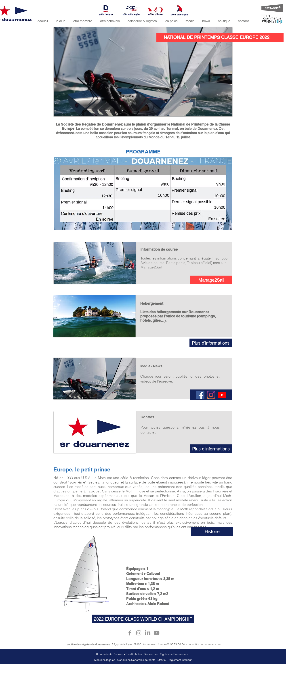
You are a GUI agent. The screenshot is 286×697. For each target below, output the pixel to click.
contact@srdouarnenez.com (203, 644)
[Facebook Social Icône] (200, 395)
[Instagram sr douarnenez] (138, 633)
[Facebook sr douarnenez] (129, 633)
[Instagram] (211, 395)
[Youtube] (222, 395)
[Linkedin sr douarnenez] (147, 633)
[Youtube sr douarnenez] (156, 633)
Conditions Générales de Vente (136, 659)
